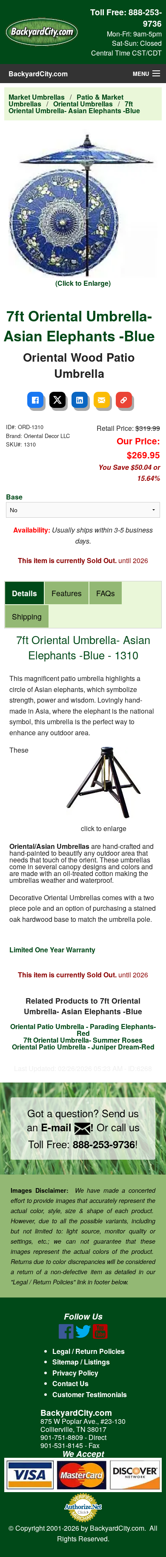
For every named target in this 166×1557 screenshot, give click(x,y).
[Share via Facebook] (35, 400)
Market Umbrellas (37, 97)
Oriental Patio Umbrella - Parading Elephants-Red (83, 1029)
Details (24, 593)
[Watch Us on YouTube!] (100, 1336)
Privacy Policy (75, 1373)
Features (67, 593)
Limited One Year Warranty (52, 949)
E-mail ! (67, 1127)
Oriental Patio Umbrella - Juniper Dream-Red (83, 1047)
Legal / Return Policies (88, 1351)
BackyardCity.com (38, 73)
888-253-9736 (145, 17)
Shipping (27, 616)
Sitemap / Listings (81, 1362)
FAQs (105, 593)
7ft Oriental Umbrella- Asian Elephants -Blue (74, 107)
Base (14, 497)
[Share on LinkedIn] (80, 400)
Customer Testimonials (89, 1394)
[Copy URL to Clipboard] (124, 400)
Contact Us (70, 1383)
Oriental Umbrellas (83, 104)
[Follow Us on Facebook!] (66, 1336)
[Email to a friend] (102, 400)
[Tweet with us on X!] (83, 1336)
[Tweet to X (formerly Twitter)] (57, 400)
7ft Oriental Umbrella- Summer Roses (83, 1040)
